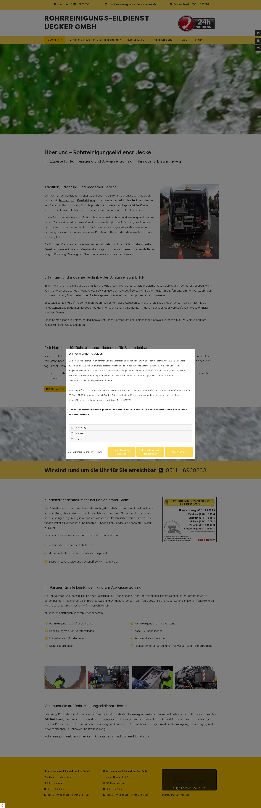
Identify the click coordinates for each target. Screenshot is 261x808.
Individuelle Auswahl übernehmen (150, 452)
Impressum (96, 452)
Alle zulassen (179, 451)
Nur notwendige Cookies (121, 452)
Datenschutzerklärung (78, 452)
